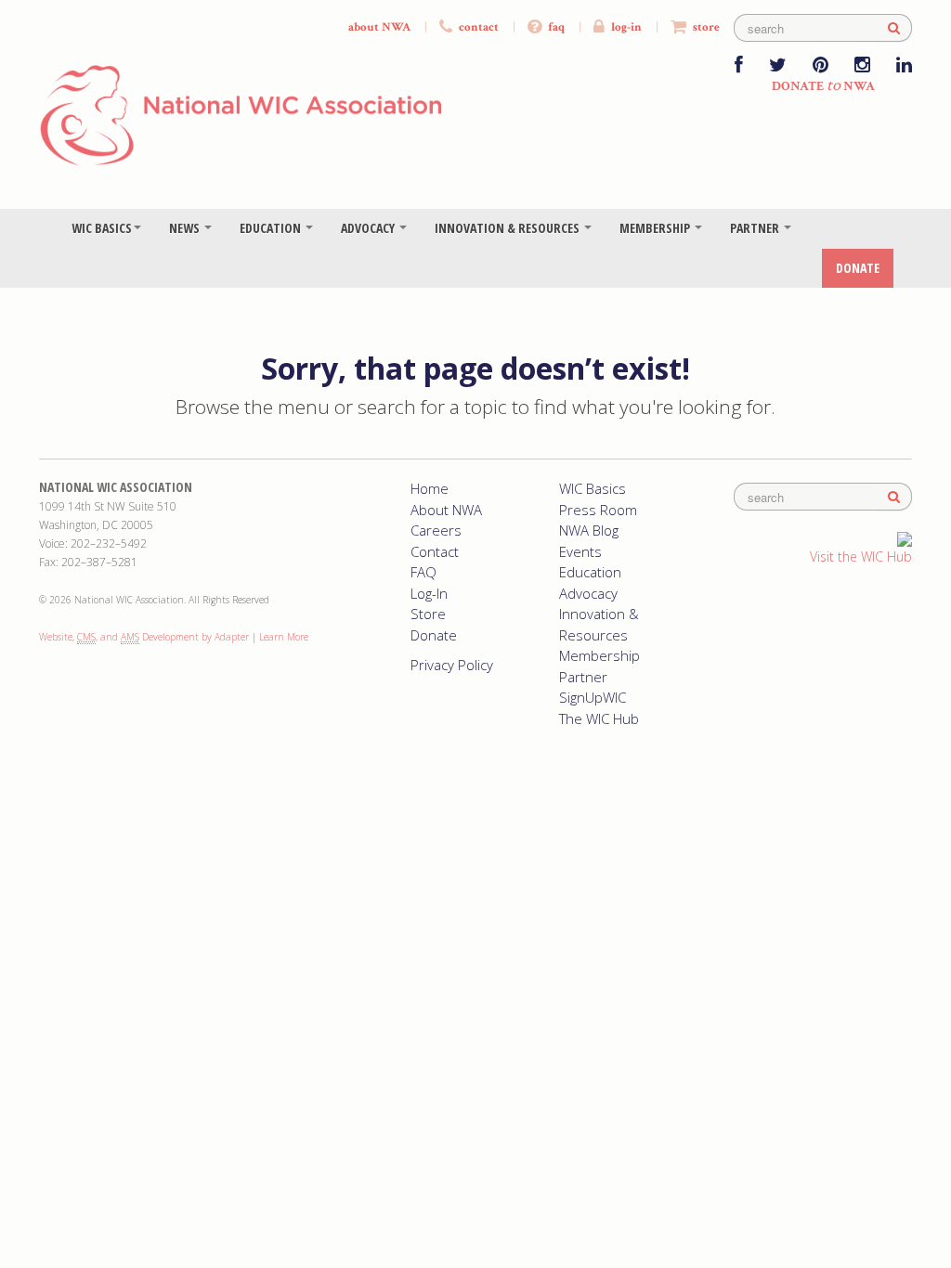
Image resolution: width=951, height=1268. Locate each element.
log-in (625, 27)
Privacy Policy (451, 664)
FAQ (423, 572)
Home (429, 488)
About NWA (446, 509)
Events (580, 551)
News (185, 228)
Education (272, 228)
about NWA (379, 27)
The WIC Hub (599, 718)
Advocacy (369, 228)
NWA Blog (589, 530)
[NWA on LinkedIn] (904, 66)
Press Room (598, 509)
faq (555, 27)
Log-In (429, 593)
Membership (656, 228)
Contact (434, 551)
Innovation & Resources (508, 228)
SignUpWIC (592, 697)
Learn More (283, 636)
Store (428, 613)
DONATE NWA (823, 86)
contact (477, 27)
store (705, 27)
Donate (857, 268)
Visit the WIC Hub (861, 556)
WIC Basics (102, 228)
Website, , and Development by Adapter (144, 636)
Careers (436, 530)
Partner (756, 228)
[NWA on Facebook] (739, 66)
